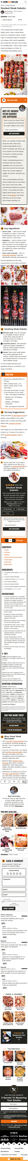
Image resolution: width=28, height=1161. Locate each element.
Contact (17, 1151)
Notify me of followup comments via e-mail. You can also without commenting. (13, 902)
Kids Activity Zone (14, 1127)
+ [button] (13, 540)
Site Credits (24, 1154)
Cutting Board (8, 559)
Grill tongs (7, 552)
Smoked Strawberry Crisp (13, 435)
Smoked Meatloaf (8, 1078)
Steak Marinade (21, 828)
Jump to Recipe (7, 19)
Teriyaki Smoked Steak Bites (7, 850)
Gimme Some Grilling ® (11, 2)
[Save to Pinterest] (5, 781)
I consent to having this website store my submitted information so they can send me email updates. (15, 1116)
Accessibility (19, 1148)
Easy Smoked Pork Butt (20, 1023)
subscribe (14, 903)
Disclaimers (5, 1151)
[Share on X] (23, 781)
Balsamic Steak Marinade (21, 849)
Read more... (19, 806)
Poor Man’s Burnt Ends (8, 1008)
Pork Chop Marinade (20, 1063)
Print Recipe (8, 509)
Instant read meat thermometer (13, 557)
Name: (5, 889)
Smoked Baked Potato (18, 415)
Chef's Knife (7, 562)
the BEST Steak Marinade (15, 741)
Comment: (7, 879)
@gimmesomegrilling (18, 466)
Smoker (6, 550)
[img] (3, 1144)
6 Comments (19, 11)
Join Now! (14, 1121)
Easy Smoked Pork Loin (20, 1008)
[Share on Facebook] (14, 781)
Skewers (6, 554)
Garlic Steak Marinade (12, 774)
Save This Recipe (14, 133)
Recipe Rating (14, 870)
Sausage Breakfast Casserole (20, 1079)
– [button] (6, 540)
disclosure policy (7, 26)
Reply (3, 923)
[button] (1, 17)
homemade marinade (9, 255)
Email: (5, 895)
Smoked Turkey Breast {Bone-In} (8, 1023)
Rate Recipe (21, 509)
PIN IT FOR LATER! (12, 100)
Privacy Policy (5, 1148)
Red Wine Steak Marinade (13, 752)
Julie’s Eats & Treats (20, 1125)
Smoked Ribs (8, 1062)
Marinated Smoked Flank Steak (7, 829)
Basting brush (8, 564)
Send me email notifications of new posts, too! (15, 1112)
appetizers (13, 195)
